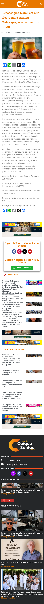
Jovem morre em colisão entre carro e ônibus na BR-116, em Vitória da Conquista (12, 306)
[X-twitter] (24, 251)
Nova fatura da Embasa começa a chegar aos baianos (11, 373)
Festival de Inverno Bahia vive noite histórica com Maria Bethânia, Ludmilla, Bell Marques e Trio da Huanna (12, 286)
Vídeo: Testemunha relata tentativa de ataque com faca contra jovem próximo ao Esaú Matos (12, 322)
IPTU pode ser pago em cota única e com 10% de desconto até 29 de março (12, 408)
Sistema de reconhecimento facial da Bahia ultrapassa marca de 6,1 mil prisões (12, 314)
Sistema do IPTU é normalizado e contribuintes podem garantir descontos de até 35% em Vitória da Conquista (11, 360)
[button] (2, 4)
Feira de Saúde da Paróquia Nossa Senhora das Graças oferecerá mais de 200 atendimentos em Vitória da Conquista (22, 594)
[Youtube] (30, 251)
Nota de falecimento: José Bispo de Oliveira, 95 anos (21, 563)
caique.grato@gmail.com (16, 464)
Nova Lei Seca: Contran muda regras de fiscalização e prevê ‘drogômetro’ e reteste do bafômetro (12, 297)
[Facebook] (14, 251)
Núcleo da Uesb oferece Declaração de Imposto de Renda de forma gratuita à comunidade (12, 396)
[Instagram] (19, 251)
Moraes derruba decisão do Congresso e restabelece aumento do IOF (12, 384)
